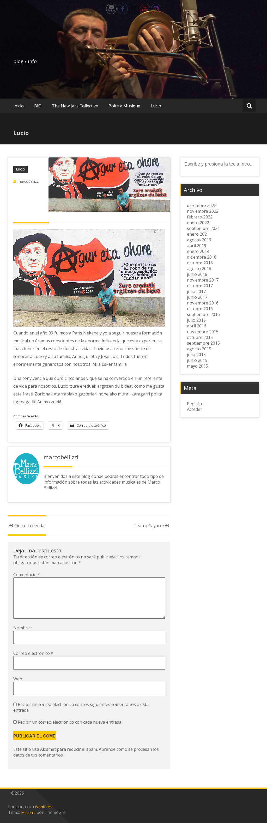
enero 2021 (198, 234)
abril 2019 (196, 245)
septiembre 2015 (203, 343)
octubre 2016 (200, 309)
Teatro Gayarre (149, 525)
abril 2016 (196, 326)
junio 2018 (197, 274)
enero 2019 (198, 251)
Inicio (18, 106)
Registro (195, 403)
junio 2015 (197, 360)
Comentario (26, 574)
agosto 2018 (199, 268)
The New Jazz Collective (75, 106)
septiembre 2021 (203, 228)
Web (17, 679)
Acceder (194, 409)
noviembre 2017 (203, 280)
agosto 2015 (199, 349)
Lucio (156, 106)
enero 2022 (198, 222)
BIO (37, 106)
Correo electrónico (33, 653)
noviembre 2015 (203, 331)
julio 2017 (196, 291)
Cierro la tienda (29, 525)
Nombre (23, 628)
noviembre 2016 (203, 303)
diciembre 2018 (201, 257)
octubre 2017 (200, 286)
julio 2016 (196, 320)
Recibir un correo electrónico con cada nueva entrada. (70, 722)
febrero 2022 (200, 217)
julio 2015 (196, 354)
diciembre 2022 (201, 205)
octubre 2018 (200, 263)
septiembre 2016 (203, 314)
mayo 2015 (197, 366)
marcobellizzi (28, 181)
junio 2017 (197, 297)
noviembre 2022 (203, 211)
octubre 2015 (200, 337)
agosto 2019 (199, 240)
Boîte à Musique (124, 106)
